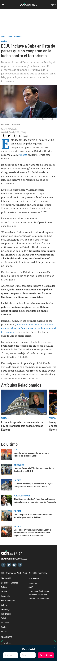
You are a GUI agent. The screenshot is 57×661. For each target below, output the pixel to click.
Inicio (3, 36)
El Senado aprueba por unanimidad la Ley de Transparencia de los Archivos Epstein (22, 425)
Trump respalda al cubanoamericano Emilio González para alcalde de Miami (33, 515)
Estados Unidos (14, 36)
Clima (16, 449)
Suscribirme (46, 655)
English (53, 4)
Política (5, 41)
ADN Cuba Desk (12, 124)
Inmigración (19, 465)
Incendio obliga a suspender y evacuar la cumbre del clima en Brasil (32, 454)
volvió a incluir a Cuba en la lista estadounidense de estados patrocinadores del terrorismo (28, 328)
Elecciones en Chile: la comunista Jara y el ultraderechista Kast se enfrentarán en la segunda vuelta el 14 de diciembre (32, 532)
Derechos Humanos (22, 496)
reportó (22, 154)
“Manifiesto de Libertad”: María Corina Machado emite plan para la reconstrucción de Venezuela (35, 500)
